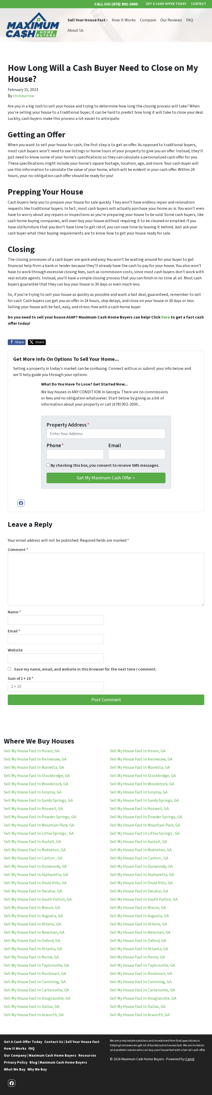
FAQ (189, 20)
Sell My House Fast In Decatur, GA (33, 891)
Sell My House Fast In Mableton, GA (35, 850)
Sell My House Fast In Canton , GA (33, 858)
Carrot (189, 1059)
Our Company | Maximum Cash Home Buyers (40, 1055)
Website (15, 650)
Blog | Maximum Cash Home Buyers (58, 1062)
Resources (87, 1055)
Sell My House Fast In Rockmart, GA (35, 973)
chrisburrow (23, 96)
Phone (55, 445)
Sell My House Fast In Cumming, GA (35, 982)
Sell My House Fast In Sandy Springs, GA (38, 800)
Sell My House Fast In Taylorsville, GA (36, 965)
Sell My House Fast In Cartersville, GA (36, 990)
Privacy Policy (15, 1062)
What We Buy (14, 1069)
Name (14, 612)
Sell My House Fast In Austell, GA (32, 842)
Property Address (68, 425)
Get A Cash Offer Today (23, 1041)
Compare (148, 20)
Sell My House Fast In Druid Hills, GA (35, 883)
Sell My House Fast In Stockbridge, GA (37, 776)
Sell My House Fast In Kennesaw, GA (35, 759)
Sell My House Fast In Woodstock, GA (36, 784)
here (165, 317)
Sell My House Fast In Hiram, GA (31, 751)
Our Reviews (171, 20)
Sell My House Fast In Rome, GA (31, 957)
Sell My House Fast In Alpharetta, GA (36, 874)
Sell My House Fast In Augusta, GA (33, 916)
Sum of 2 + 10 (20, 678)
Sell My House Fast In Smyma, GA (33, 792)
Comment (18, 550)
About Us (75, 30)
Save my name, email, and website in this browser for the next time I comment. (85, 669)
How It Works (124, 20)
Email (114, 445)
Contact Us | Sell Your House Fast (72, 1041)
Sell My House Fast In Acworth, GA (34, 1015)
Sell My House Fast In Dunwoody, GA (35, 866)
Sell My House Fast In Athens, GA (32, 924)
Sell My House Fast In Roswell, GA (33, 809)
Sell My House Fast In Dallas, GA (31, 1006)
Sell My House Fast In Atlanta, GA (33, 949)
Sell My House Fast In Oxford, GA (32, 940)
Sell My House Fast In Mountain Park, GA (39, 825)
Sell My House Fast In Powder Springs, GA (40, 817)
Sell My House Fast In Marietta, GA (34, 767)
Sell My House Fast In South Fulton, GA (38, 899)
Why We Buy (37, 1069)
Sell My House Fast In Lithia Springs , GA (39, 833)
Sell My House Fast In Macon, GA (32, 907)
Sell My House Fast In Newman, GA (34, 932)
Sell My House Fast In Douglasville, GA (37, 998)
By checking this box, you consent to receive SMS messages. (105, 465)
